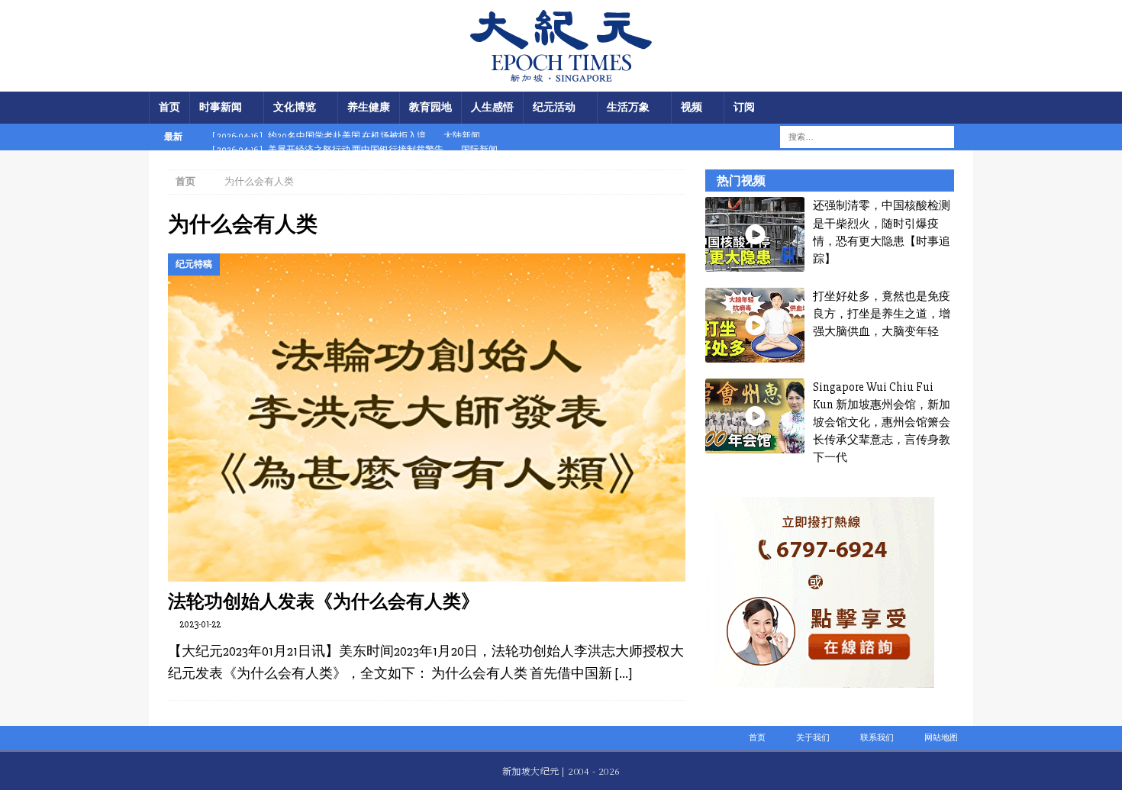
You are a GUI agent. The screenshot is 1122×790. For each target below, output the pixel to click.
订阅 (744, 107)
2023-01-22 (200, 624)
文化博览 (294, 107)
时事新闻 (220, 107)
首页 (169, 107)
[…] (623, 673)
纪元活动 (554, 107)
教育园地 (430, 107)
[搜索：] (857, 136)
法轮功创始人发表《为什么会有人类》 (323, 601)
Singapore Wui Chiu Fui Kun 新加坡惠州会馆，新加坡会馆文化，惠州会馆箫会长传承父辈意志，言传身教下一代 (881, 422)
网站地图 (941, 738)
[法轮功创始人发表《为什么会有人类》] (426, 417)
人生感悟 (492, 107)
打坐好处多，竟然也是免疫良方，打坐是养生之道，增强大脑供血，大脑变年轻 (881, 314)
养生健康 (368, 107)
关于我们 (813, 738)
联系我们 (877, 738)
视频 (691, 107)
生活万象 (628, 107)
